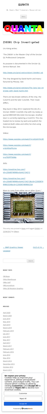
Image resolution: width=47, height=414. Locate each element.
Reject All (23, 398)
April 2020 (6, 312)
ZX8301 (37, 228)
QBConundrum (8, 285)
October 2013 (8, 367)
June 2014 (6, 355)
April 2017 (6, 343)
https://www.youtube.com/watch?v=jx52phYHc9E (23, 139)
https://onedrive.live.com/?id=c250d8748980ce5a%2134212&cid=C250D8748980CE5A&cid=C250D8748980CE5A (23, 181)
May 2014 (6, 358)
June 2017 (6, 337)
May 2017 (6, 340)
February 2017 (8, 349)
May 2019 (6, 322)
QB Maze (6, 276)
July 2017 (6, 334)
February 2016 (8, 352)
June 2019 (6, 319)
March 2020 (7, 315)
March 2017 (7, 346)
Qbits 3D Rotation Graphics (13, 288)
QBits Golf (6, 282)
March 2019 (7, 328)
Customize (23, 393)
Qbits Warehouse (9, 279)
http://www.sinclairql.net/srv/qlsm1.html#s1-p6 (23, 72)
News (23, 228)
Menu (23, 17)
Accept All (23, 404)
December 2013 (9, 364)
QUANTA (23, 5)
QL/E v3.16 (38, 247)
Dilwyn (16, 231)
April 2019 (6, 325)
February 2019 (8, 331)
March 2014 (7, 361)
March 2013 (7, 370)
